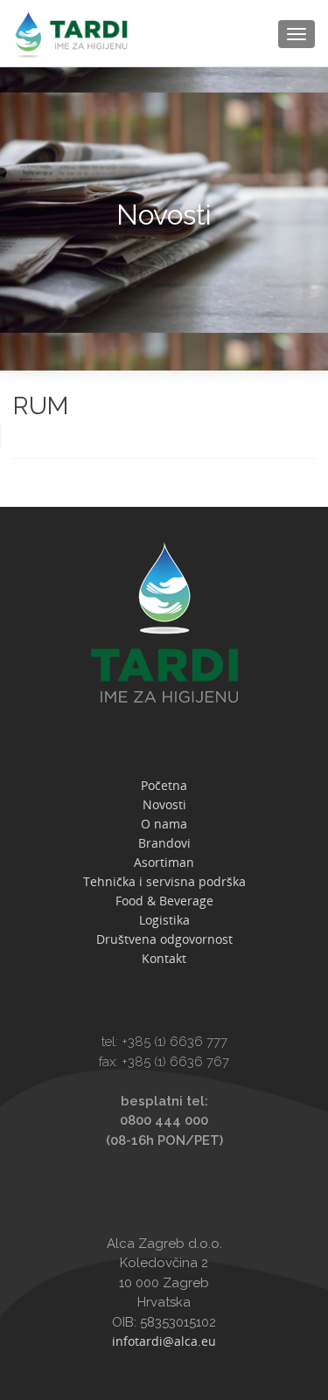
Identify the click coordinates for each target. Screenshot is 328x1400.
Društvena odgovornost (164, 939)
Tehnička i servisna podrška (164, 881)
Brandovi (164, 843)
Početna (164, 785)
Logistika (164, 919)
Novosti (164, 804)
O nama (164, 823)
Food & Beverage (164, 900)
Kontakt (164, 958)
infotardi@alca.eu (164, 1341)
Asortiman (164, 862)
